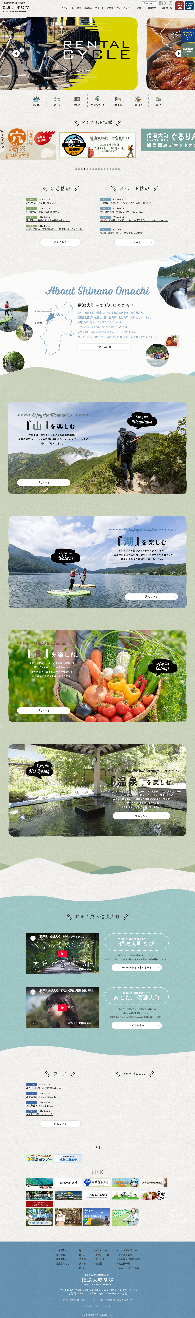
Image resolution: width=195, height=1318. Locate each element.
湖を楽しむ (61, 1255)
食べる (82, 1263)
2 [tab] (79, 169)
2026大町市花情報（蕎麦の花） (42, 203)
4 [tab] (84, 169)
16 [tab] (118, 169)
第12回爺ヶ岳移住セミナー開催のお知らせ (48, 220)
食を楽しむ (61, 1259)
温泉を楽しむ (63, 1263)
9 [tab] (99, 169)
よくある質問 (125, 1255)
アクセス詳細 (103, 347)
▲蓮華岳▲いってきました (40, 1105)
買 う (81, 1268)
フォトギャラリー (125, 8)
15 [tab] (116, 169)
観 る (81, 1255)
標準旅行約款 (124, 1300)
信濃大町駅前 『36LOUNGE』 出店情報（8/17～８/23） (54, 229)
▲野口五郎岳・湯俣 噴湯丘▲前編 (43, 1088)
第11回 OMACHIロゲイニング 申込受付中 (121, 233)
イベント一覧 (67, 8)
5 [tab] (87, 169)
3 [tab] (81, 169)
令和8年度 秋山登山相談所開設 (42, 212)
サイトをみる (136, 1025)
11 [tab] (104, 169)
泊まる (82, 1259)
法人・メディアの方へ (129, 1268)
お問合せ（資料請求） (147, 8)
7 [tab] (93, 169)
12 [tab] (107, 169)
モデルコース (102, 1250)
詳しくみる (60, 242)
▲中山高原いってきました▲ (41, 1097)
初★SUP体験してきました (39, 1114)
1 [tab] (76, 169)
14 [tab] (113, 169)
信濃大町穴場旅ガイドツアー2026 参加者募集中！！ (127, 203)
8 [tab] (96, 169)
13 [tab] (110, 169)
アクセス (99, 8)
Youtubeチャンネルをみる (137, 967)
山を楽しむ (61, 1250)
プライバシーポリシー (97, 1306)
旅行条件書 (106, 1300)
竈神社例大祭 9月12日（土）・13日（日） (122, 212)
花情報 (110, 8)
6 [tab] (90, 169)
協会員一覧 (167, 8)
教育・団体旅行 (84, 8)
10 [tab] (101, 169)
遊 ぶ (81, 1250)
